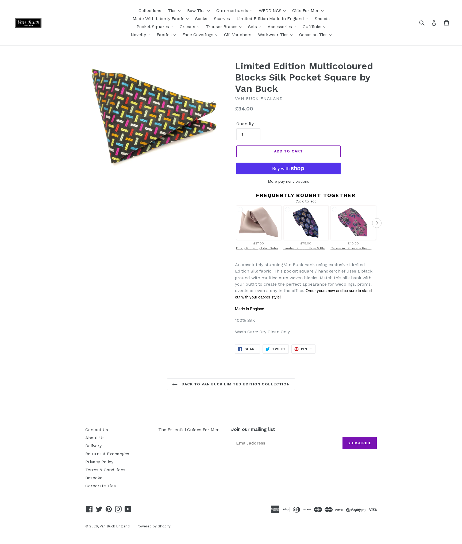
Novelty (139, 34)
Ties (173, 10)
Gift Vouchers (237, 34)
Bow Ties (197, 10)
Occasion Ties (314, 34)
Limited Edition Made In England (271, 18)
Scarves (222, 18)
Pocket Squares (153, 26)
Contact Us (96, 429)
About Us (95, 437)
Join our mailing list (253, 429)
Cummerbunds (232, 10)
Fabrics (165, 34)
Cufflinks (313, 26)
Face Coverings (198, 34)
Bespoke (93, 477)
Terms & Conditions (105, 469)
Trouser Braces (222, 26)
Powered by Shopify (153, 526)
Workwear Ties (274, 34)
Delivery (93, 445)
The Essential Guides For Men (189, 429)
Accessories (280, 26)
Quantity (245, 123)
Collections (149, 10)
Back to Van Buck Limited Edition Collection (235, 384)
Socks (201, 18)
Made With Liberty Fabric (159, 18)
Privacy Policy (99, 461)
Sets (253, 26)
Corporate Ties (100, 485)
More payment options (288, 181)
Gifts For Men (306, 10)
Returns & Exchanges (107, 453)
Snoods (322, 18)
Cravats (188, 26)
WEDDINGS (271, 10)
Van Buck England (115, 526)
